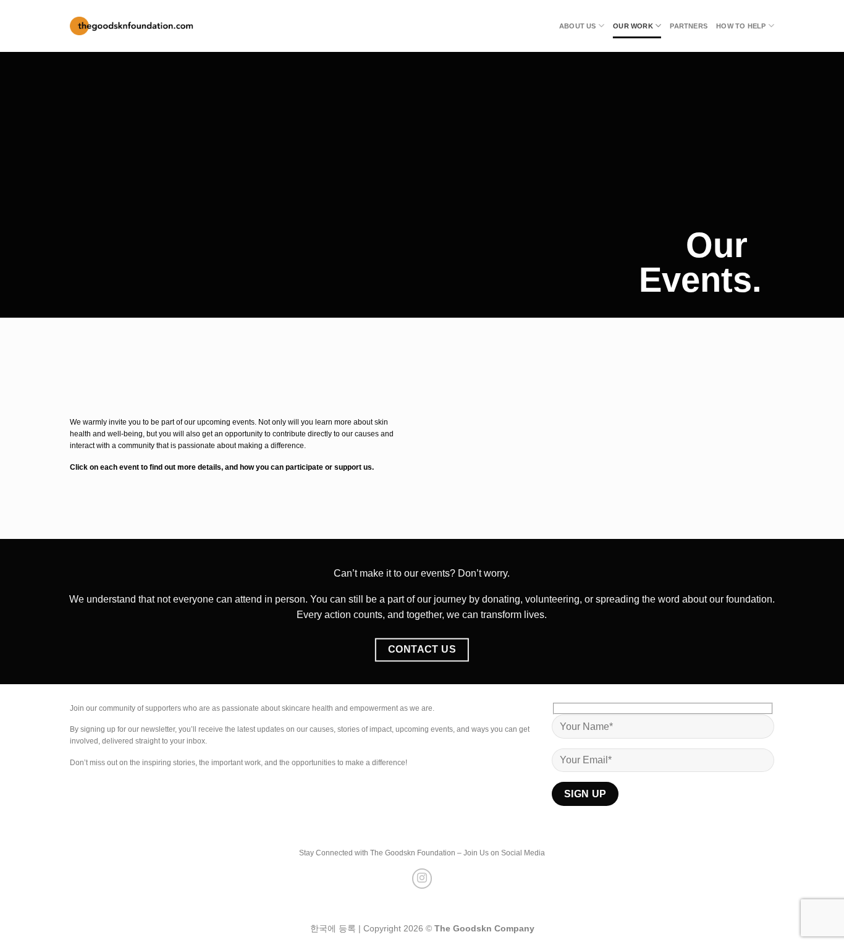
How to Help (741, 26)
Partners (688, 26)
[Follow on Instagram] (422, 878)
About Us (577, 26)
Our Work (633, 26)
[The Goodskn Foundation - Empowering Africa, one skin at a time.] (131, 26)
